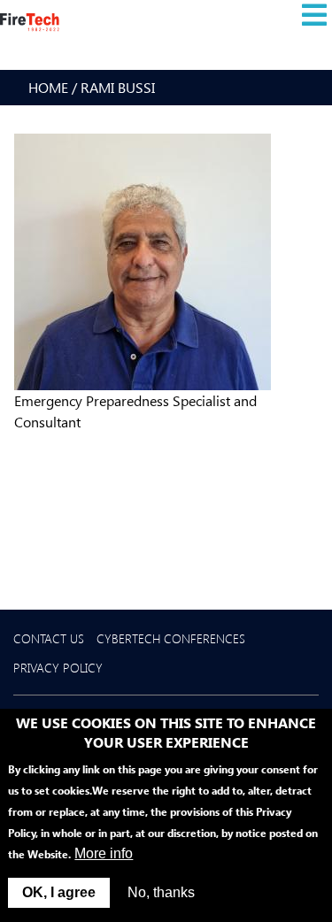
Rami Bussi (118, 87)
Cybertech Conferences (171, 638)
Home (48, 87)
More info (103, 853)
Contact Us (48, 638)
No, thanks (161, 892)
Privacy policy (58, 667)
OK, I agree (59, 892)
